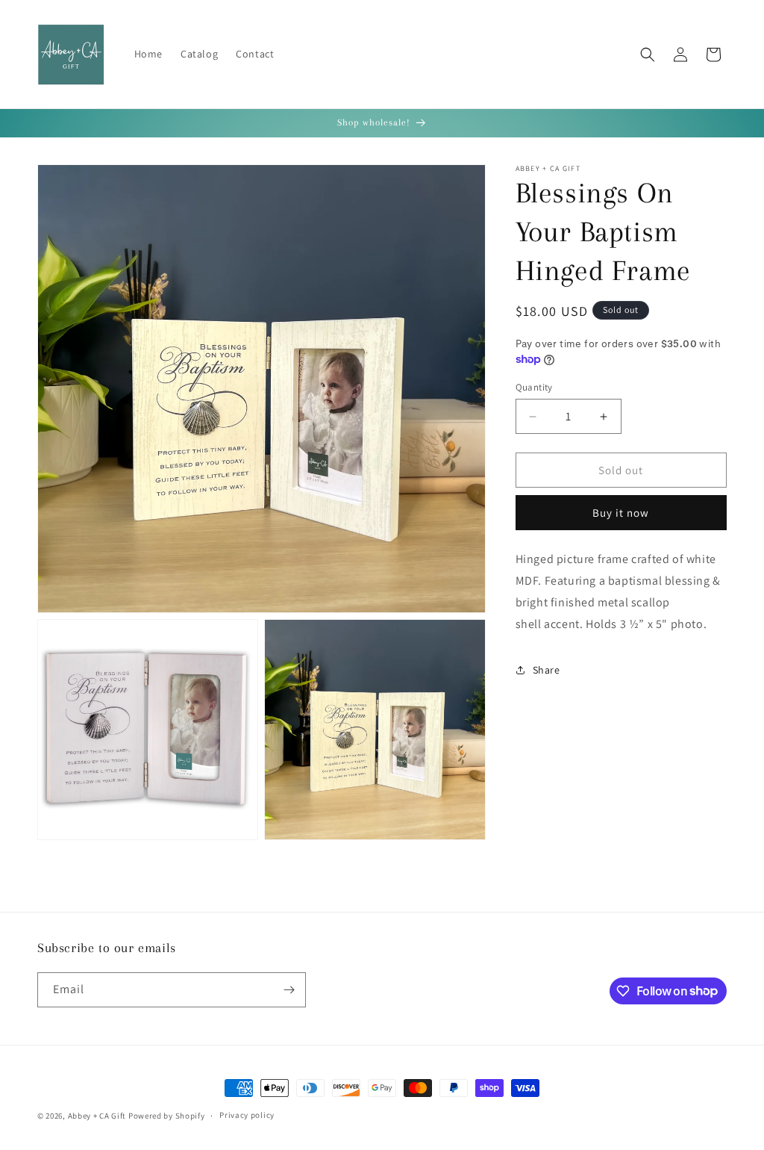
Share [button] (546, 670)
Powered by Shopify (166, 1115)
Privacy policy (247, 1115)
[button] (647, 54)
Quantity (534, 387)
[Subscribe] (288, 989)
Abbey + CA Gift (97, 1115)
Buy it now (620, 513)
